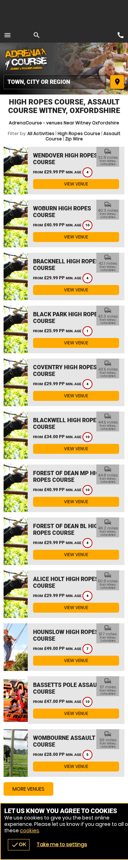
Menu (7, 35)
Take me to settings (62, 844)
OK (18, 845)
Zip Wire (74, 139)
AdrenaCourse (25, 123)
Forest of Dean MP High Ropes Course (68, 476)
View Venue (76, 184)
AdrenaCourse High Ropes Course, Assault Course (27, 58)
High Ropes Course (79, 133)
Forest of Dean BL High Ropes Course (67, 529)
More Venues (28, 788)
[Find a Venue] (55, 82)
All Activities (40, 133)
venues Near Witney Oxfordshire (82, 123)
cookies (29, 830)
